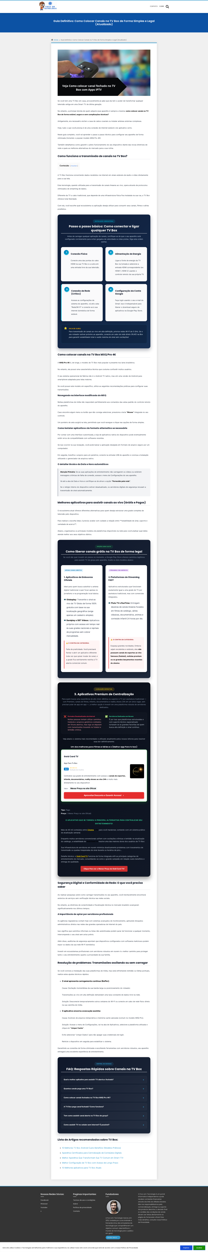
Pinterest (44, 1204)
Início (56, 40)
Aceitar (199, 1248)
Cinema (91, 830)
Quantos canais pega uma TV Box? (78, 1089)
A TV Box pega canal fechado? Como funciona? (84, 1107)
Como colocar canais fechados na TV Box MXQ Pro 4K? (87, 1097)
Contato (76, 1211)
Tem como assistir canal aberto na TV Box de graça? (86, 1116)
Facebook (45, 1200)
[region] (104, 1247)
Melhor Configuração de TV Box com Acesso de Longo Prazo (90, 1163)
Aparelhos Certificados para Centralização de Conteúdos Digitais (92, 1153)
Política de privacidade (82, 1207)
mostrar (74, 166)
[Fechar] (205, 1244)
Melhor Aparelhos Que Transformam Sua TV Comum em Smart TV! (92, 1158)
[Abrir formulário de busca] (167, 6)
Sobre (75, 1204)
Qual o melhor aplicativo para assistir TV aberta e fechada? (89, 1079)
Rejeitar (186, 1248)
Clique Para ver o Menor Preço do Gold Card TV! (104, 869)
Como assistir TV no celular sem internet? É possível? (86, 1125)
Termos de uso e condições (84, 1200)
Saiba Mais (112, 1237)
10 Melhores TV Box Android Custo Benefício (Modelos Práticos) (91, 1148)
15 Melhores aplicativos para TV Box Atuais (81, 1168)
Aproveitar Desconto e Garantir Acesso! (103, 795)
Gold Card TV (82, 856)
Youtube (44, 1207)
